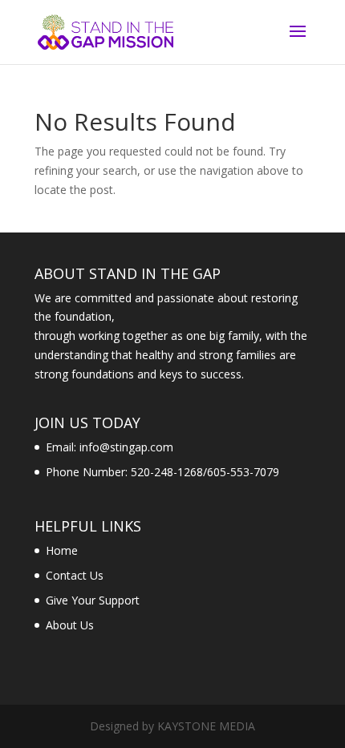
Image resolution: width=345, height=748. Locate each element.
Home (62, 550)
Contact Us (75, 575)
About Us (70, 625)
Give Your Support (93, 600)
